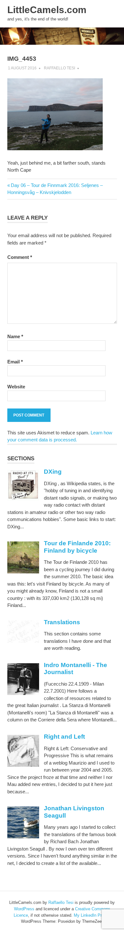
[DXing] (23, 498)
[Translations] (23, 641)
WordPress (24, 908)
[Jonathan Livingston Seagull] (23, 836)
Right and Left (64, 736)
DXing (53, 471)
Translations (62, 622)
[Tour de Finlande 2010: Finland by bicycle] (23, 571)
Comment (19, 257)
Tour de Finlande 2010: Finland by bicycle (77, 547)
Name (15, 336)
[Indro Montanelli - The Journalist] (23, 693)
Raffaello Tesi (59, 68)
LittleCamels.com (46, 9)
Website (16, 386)
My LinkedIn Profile (91, 915)
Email (15, 361)
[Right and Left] (23, 765)
